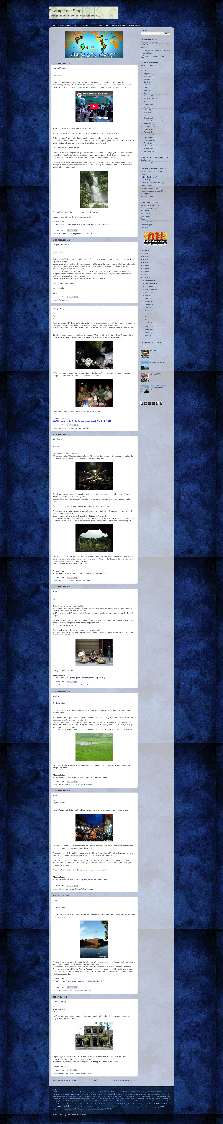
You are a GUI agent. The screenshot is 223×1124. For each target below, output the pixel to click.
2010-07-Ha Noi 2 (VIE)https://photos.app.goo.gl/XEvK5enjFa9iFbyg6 (79, 678)
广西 (105, 1109)
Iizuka (123, 1096)
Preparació (83, 1104)
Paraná (134, 1101)
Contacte (98, 25)
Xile (76, 1109)
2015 (145, 262)
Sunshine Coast (75, 1107)
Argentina (110, 1092)
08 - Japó (144, 93)
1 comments (59, 230)
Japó (134, 1096)
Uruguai (138, 1107)
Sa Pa (56, 696)
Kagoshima (140, 1096)
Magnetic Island (134, 1098)
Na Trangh (71, 1101)
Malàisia (142, 1099)
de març (148, 336)
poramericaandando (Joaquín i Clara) (154, 188)
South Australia (151, 1104)
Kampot (145, 1096)
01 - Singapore (146, 74)
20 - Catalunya (146, 126)
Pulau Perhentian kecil (97, 1104)
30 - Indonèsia (146, 151)
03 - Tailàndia (146, 79)
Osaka (129, 1101)
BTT (129, 1092)
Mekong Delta (150, 1098)
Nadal (75, 1101)
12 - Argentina (146, 104)
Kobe (63, 1098)
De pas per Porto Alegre (149, 42)
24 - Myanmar (146, 137)
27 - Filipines (145, 146)
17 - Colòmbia (146, 118)
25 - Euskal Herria (147, 140)
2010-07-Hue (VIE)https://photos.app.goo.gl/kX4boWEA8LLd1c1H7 (78, 981)
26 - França (145, 143)
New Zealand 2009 (147, 160)
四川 (102, 1109)
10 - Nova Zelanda (147, 98)
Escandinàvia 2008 (147, 163)
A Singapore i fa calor (158, 362)
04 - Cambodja (146, 82)
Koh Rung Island (70, 1098)
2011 (145, 274)
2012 (145, 271)
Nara (79, 1101)
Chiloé (75, 1094)
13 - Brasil (144, 107)
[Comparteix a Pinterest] (77, 230)
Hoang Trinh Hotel (100, 1062)
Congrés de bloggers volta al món (95, 1094)
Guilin (74, 1096)
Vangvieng (86, 428)
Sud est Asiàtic (89, 234)
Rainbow (106, 1104)
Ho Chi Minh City (98, 1096)
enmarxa (144, 174)
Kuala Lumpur (86, 1098)
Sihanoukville (136, 1104)
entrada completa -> (60, 1066)
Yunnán (90, 1109)
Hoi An (71, 1073)
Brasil (155, 1092)
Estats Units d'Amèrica (129, 1094)
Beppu (145, 1092)
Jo (107, 25)
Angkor (97, 1092)
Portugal (77, 1104)
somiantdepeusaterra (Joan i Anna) (153, 191)
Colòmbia (80, 1094)
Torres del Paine (121, 1107)
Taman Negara (96, 1107)
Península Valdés (152, 1101)
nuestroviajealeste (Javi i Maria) (152, 183)
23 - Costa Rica (146, 135)
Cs (115, 1094)
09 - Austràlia (145, 96)
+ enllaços (144, 227)
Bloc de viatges (146, 225)
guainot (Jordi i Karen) (149, 177)
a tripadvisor (113, 1062)
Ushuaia (143, 1107)
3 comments (59, 297)
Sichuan (130, 1104)
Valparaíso (149, 1107)
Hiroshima (89, 1096)
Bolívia (149, 1092)
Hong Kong (111, 1096)
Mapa (77, 25)
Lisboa (104, 1098)
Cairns (168, 1092)
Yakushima (84, 1109)
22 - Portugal (145, 132)
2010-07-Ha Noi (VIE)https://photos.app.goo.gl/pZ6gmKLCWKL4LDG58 (80, 879)
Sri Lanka (153, 350)
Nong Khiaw (94, 1101)
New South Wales (86, 1101)
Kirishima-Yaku (57, 1098)
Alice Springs (91, 1092)
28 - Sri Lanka (146, 149)
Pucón (89, 1104)
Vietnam (90, 685)
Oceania (124, 1101)
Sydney (83, 1107)
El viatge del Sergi (65, 10)
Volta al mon (145, 216)
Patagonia (139, 1101)
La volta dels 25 (146, 222)
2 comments (59, 987)
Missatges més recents (64, 1080)
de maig (148, 329)
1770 (54, 1092)
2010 (145, 278)
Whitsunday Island (64, 1109)
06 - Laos (62, 234)
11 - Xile (143, 101)
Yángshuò (95, 1109)
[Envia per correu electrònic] (68, 230)
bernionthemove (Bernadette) (151, 171)
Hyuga (119, 1096)
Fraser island (150, 1094)
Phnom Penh (70, 1104)
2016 (145, 259)
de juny (148, 326)
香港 (111, 1109)
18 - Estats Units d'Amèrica (150, 121)
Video (97, 234)
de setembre (150, 289)
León (100, 1098)
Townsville (129, 1107)
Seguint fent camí (61, 245)
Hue (55, 900)
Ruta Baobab (145, 213)
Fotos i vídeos (65, 25)
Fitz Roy (143, 1094)
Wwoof (72, 1109)
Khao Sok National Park (158, 1096)
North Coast (145, 47)
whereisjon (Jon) (147, 196)
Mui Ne (65, 1101)
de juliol (148, 295)
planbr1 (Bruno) (146, 185)
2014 (145, 265)
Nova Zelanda (117, 1101)
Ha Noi (71, 685)
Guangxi (62, 1096)
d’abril (147, 332)
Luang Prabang (60, 68)
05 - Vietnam (63, 685)
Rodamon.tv (145, 211)
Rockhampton (114, 1104)
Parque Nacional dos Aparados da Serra (155, 50)
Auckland (117, 1092)
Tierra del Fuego (106, 1107)
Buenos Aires (161, 1092)
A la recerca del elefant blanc (151, 205)
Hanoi (55, 795)
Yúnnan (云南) (155, 374)
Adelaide (69, 1092)
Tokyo (113, 1107)
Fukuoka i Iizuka (146, 53)
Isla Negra (129, 1096)
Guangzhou (69, 1096)
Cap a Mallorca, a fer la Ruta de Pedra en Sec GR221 (158, 387)
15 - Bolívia (145, 112)
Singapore (143, 1104)
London (108, 1099)
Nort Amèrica (102, 1101)
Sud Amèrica (163, 1103)
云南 (99, 1109)
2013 (145, 268)
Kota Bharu (78, 1098)
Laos (68, 234)
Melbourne (157, 1098)
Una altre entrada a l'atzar (154, 56)
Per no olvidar (64, 300)
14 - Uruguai (145, 110)
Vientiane (57, 439)
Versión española (118, 25)
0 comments (59, 577)
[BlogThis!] (70, 230)
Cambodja (56, 1094)
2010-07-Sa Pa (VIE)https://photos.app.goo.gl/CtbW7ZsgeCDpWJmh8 (80, 777)
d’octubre (148, 286)
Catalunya (69, 1094)
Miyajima (163, 1098)
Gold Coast (163, 1094)
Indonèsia (145, 346)
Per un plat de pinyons (149, 208)
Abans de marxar (61, 1092)
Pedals (144, 1101)
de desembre (150, 280)
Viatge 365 (144, 219)
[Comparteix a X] (73, 230)
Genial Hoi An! (59, 1002)
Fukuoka (157, 1094)
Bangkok (134, 1092)
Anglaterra (103, 1092)
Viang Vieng (58, 308)
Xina (79, 1109)
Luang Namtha (116, 1098)
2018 (145, 253)
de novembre (150, 283)
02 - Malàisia (145, 76)
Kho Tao (167, 1096)
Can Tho (62, 1094)
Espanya (120, 1094)
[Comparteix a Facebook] (75, 230)
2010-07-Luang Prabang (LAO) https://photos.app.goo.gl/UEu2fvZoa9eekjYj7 (82, 224)
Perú (59, 1104)
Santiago (125, 1104)
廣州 (108, 1109)
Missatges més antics (124, 1080)
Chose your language (148, 65)
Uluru (134, 1107)
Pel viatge (87, 25)
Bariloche (140, 1092)
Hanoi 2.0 (57, 591)
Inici (54, 25)
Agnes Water (75, 1092)
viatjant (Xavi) (146, 194)
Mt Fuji (168, 1098)
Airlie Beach (83, 1092)
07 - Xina (144, 90)
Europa (138, 1094)
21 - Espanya (145, 129)
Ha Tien (84, 1096)
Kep (149, 1096)
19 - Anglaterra (146, 124)
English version (134, 25)
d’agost (148, 292)
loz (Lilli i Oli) (145, 180)
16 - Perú (144, 115)
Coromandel (110, 1094)
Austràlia (123, 1092)
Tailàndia (89, 1107)
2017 (145, 256)
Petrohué (64, 1104)
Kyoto (92, 1099)
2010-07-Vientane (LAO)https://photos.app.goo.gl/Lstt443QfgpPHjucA (79, 573)
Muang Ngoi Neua (58, 1101)
